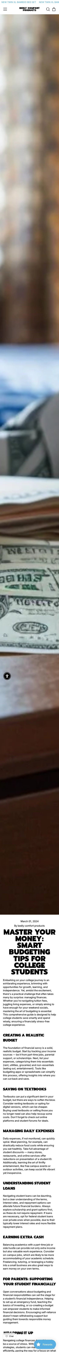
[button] (48, 9)
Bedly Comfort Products (29, 9)
